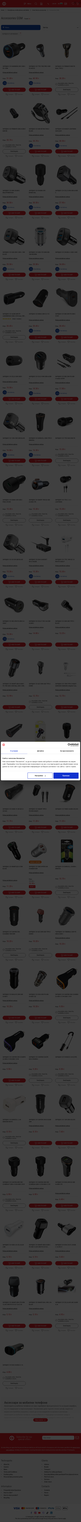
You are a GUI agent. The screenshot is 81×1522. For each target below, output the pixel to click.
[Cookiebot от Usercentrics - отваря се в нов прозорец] (69, 744)
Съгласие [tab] (14, 751)
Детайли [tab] (40, 751)
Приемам (66, 775)
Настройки (39, 775)
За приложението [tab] (67, 751)
